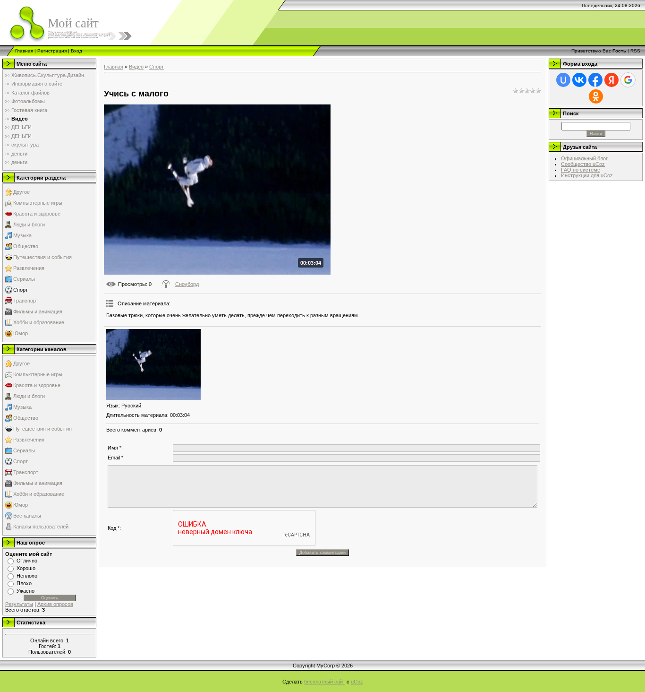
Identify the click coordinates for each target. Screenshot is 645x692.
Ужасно (25, 591)
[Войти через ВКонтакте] (579, 80)
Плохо (24, 583)
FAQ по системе (580, 170)
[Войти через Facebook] (595, 80)
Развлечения (28, 268)
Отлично (27, 560)
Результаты (19, 604)
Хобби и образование (38, 322)
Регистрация (52, 50)
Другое (21, 192)
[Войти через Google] (628, 79)
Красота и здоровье (36, 213)
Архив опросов (55, 604)
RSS (635, 50)
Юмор (20, 333)
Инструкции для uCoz (587, 175)
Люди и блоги (29, 224)
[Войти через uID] (563, 80)
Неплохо (27, 576)
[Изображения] (153, 364)
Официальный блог (584, 158)
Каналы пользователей (40, 526)
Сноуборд (187, 284)
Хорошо (26, 568)
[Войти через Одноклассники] (596, 96)
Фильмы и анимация (37, 311)
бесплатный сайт (324, 681)
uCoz (357, 681)
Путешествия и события (42, 257)
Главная (24, 50)
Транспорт (25, 300)
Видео (136, 66)
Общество (25, 246)
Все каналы (27, 516)
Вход (76, 50)
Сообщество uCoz (583, 164)
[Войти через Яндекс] (611, 80)
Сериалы (24, 279)
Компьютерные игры (37, 203)
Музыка (22, 235)
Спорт (20, 290)
